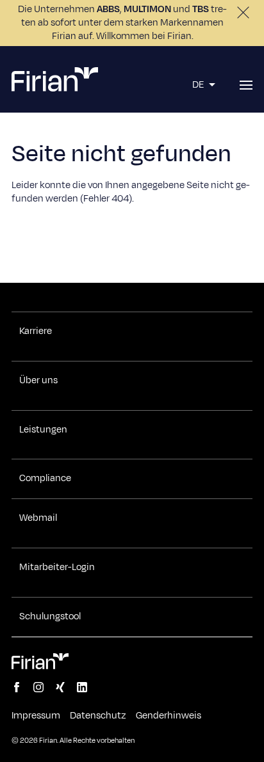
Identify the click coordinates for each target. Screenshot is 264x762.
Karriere (35, 331)
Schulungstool (50, 616)
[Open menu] (246, 85)
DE (199, 84)
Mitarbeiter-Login (57, 567)
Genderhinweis (168, 715)
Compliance (45, 478)
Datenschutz (98, 715)
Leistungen (43, 430)
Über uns (38, 380)
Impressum (36, 715)
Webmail (38, 518)
